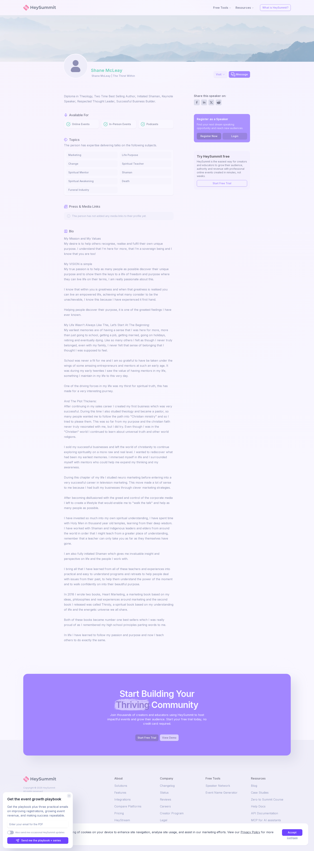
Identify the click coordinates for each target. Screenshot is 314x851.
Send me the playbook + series (41, 840)
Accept (292, 832)
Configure (292, 837)
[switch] (10, 832)
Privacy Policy (250, 832)
